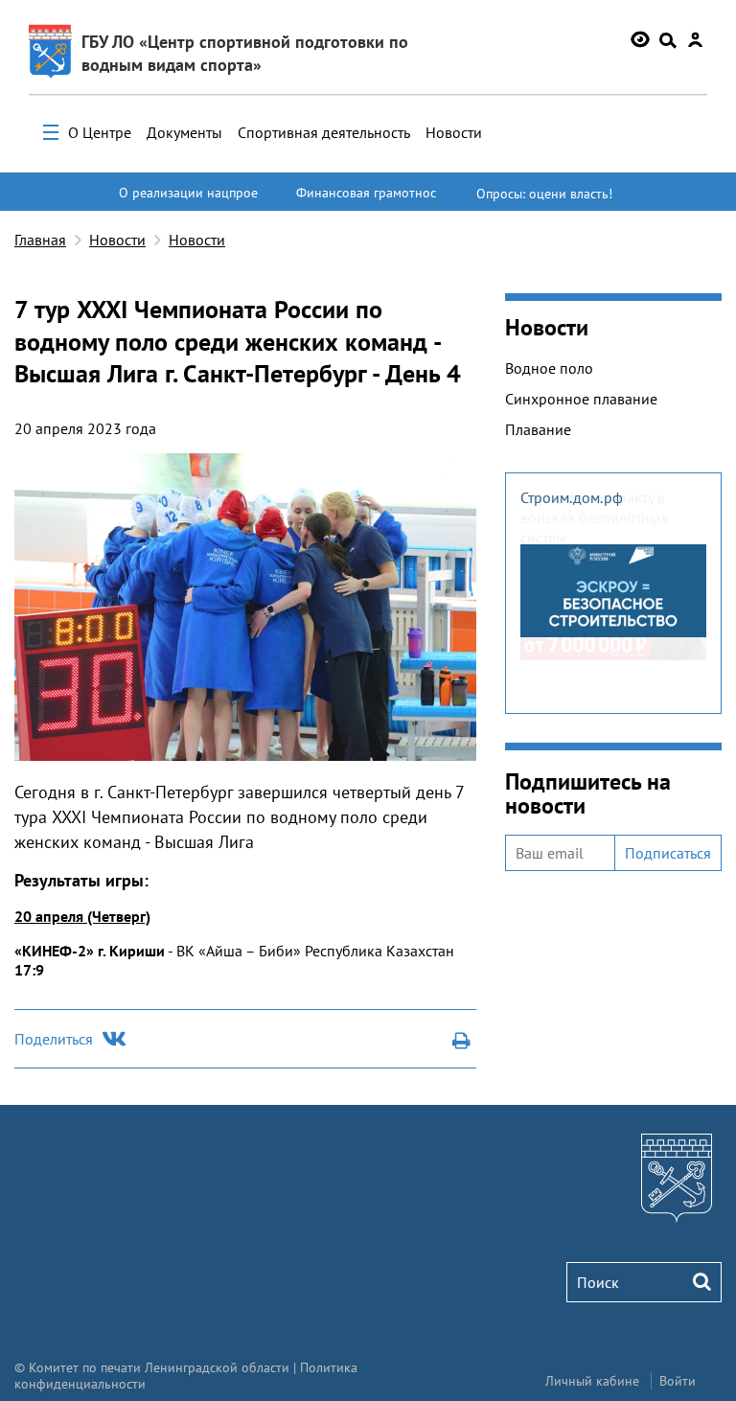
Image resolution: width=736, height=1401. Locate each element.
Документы (184, 132)
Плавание (538, 429)
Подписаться (668, 852)
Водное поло (549, 368)
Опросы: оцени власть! (544, 193)
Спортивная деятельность (324, 132)
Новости (454, 132)
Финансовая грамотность (366, 201)
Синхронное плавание (581, 398)
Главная (40, 239)
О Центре (99, 132)
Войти (677, 1381)
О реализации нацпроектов (188, 201)
